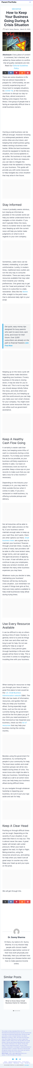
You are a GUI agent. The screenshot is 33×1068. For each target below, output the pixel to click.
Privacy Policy (25, 1061)
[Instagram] (16, 1059)
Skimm (25, 292)
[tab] (13, 1010)
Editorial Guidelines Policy (15, 1061)
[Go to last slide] (6, 995)
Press (22, 1063)
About (5, 1061)
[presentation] (16, 989)
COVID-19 (9, 91)
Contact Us (27, 1063)
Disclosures (16, 1063)
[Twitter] (20, 1059)
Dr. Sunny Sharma (13, 29)
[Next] (27, 995)
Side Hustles (16, 9)
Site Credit (26, 1065)
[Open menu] (30, 2)
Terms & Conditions (7, 1063)
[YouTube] (13, 1059)
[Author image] (4, 29)
